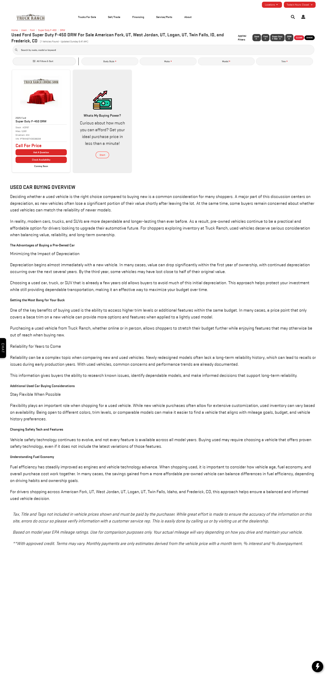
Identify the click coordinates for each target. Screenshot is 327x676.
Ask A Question (41, 152)
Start (102, 154)
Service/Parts (164, 17)
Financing (138, 17)
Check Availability (41, 159)
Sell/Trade (114, 17)
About (188, 17)
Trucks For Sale (87, 17)
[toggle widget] (317, 666)
